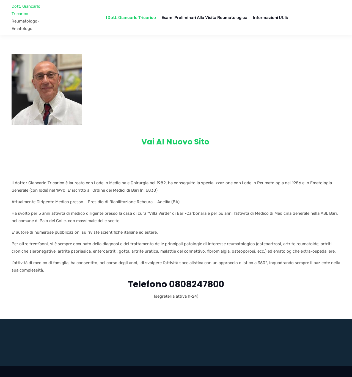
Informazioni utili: (270, 17)
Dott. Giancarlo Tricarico (26, 10)
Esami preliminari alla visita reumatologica (204, 17)
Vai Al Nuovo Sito (176, 141)
